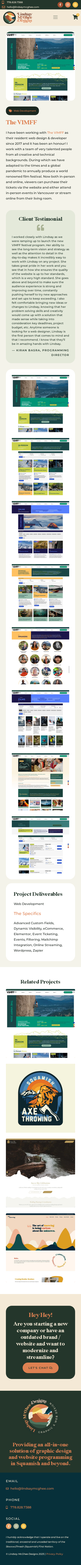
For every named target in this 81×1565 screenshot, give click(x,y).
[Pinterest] (75, 4)
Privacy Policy (54, 1553)
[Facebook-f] (60, 4)
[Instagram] (68, 4)
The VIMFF (55, 133)
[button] (55, 17)
